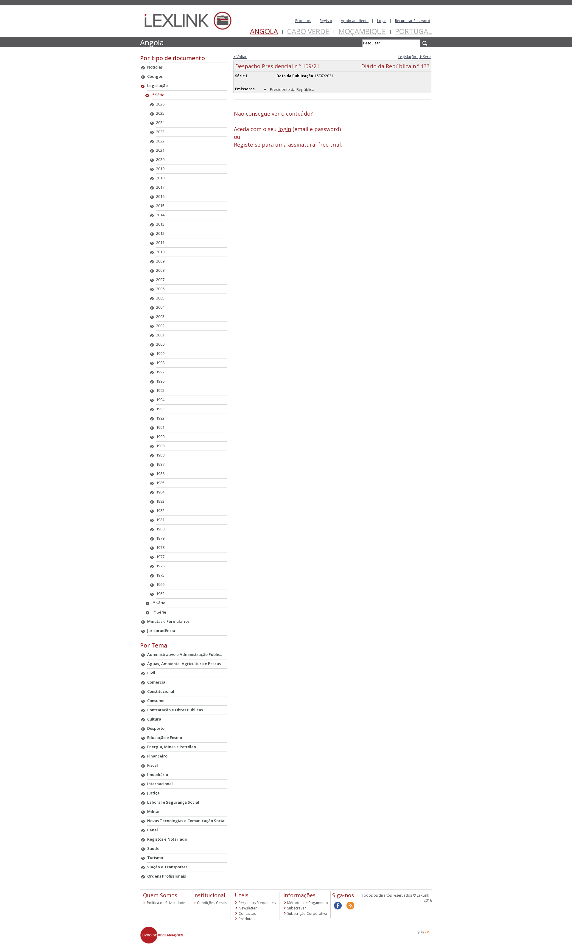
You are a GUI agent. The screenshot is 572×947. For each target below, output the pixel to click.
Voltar (240, 56)
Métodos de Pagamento (307, 902)
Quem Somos (160, 895)
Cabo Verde (308, 31)
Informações (299, 895)
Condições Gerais (212, 902)
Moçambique (362, 31)
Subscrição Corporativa (307, 913)
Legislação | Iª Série (414, 56)
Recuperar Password (412, 20)
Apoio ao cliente (355, 20)
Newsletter (248, 908)
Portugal (413, 31)
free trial (329, 144)
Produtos (303, 20)
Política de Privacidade (166, 902)
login (284, 129)
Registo (326, 20)
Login (381, 20)
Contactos (247, 913)
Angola (264, 31)
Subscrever (296, 908)
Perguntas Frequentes (257, 902)
